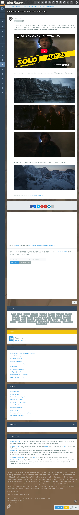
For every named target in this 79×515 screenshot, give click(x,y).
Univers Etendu (67, 321)
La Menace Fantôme (38, 475)
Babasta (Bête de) (15, 441)
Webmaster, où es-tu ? (16, 358)
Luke (25, 481)
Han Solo (34, 481)
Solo (69, 319)
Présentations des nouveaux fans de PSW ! (22, 353)
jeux (41, 484)
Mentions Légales (17, 498)
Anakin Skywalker (17, 481)
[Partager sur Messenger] (34, 206)
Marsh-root (13, 450)
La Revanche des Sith (46, 477)
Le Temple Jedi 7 (15, 394)
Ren (34, 457)
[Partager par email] (52, 206)
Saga (50, 319)
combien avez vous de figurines (19, 364)
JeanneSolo (18, 18)
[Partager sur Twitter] (38, 206)
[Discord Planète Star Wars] (60, 2)
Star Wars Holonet (13, 494)
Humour (59, 315)
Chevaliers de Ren (15, 457)
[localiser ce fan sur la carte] (23, 21)
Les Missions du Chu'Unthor (18, 402)
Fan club (51, 315)
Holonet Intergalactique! (17, 397)
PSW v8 (9, 498)
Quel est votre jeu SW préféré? (19, 374)
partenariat (11, 491)
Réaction (34, 195)
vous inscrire (63, 252)
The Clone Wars (43, 321)
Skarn (29, 245)
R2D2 (65, 481)
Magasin (30, 317)
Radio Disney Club (24, 494)
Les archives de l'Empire (17, 415)
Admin (29, 195)
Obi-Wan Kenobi (57, 317)
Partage (58, 507)
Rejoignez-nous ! (45, 498)
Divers (20, 313)
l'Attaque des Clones (23, 477)
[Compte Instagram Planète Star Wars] (50, 2)
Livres (23, 317)
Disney (11, 475)
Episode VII (24, 315)
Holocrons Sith (14, 410)
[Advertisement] (41, 227)
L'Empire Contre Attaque (22, 479)
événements (21, 486)
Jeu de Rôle (67, 315)
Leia (29, 481)
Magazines (38, 317)
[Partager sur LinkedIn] (49, 206)
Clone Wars (64, 484)
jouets (37, 484)
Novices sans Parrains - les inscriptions (21, 413)
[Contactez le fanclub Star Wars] (68, 2)
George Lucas (69, 472)
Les (23, 457)
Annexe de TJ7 (14, 405)
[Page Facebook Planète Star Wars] (46, 2)
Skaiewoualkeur (41, 245)
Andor (13, 313)
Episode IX (60, 313)
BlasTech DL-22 (14, 460)
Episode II (35, 313)
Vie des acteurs (41, 323)
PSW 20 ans (16, 319)
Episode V (68, 313)
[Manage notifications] (75, 501)
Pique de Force (14, 446)
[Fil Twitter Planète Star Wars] (53, 2)
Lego (45, 484)
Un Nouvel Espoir (67, 477)
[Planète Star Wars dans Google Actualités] (64, 2)
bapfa (48, 245)
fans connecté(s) (20, 339)
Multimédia (46, 317)
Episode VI (16, 315)
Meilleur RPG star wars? (17, 377)
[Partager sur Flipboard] (45, 206)
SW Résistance (32, 321)
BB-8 (71, 481)
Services (62, 319)
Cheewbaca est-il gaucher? (18, 369)
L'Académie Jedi (14, 391)
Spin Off (13, 321)
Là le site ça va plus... (16, 361)
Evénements (43, 315)
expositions (10, 486)
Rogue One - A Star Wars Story (56, 486)
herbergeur (13, 366)
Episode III (43, 313)
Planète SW (67, 317)
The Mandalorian (55, 321)
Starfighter (21, 321)
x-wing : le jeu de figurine (17, 372)
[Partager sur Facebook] (31, 206)
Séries (56, 319)
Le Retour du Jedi (45, 479)
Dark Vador (48, 481)
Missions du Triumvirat (16, 399)
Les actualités (17, 245)
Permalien (40, 195)
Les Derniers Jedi (48, 488)
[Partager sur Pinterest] (42, 206)
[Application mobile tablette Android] (42, 2)
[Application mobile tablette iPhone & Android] (35, 2)
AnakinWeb (33, 472)
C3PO (61, 481)
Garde (46, 446)
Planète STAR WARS (15, 2)
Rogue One (31, 319)
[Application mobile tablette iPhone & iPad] (39, 2)
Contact (37, 498)
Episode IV (52, 313)
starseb (34, 245)
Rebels (23, 319)
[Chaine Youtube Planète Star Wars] (57, 2)
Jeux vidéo (16, 317)
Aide (66, 507)
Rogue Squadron (41, 319)
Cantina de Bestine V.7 (16, 407)
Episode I (26, 313)
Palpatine (63, 446)
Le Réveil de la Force (61, 475)
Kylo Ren (56, 481)
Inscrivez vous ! (25, 263)
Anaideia (52, 245)
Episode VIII (33, 315)
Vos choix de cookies (28, 498)
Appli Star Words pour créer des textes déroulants (24, 356)
